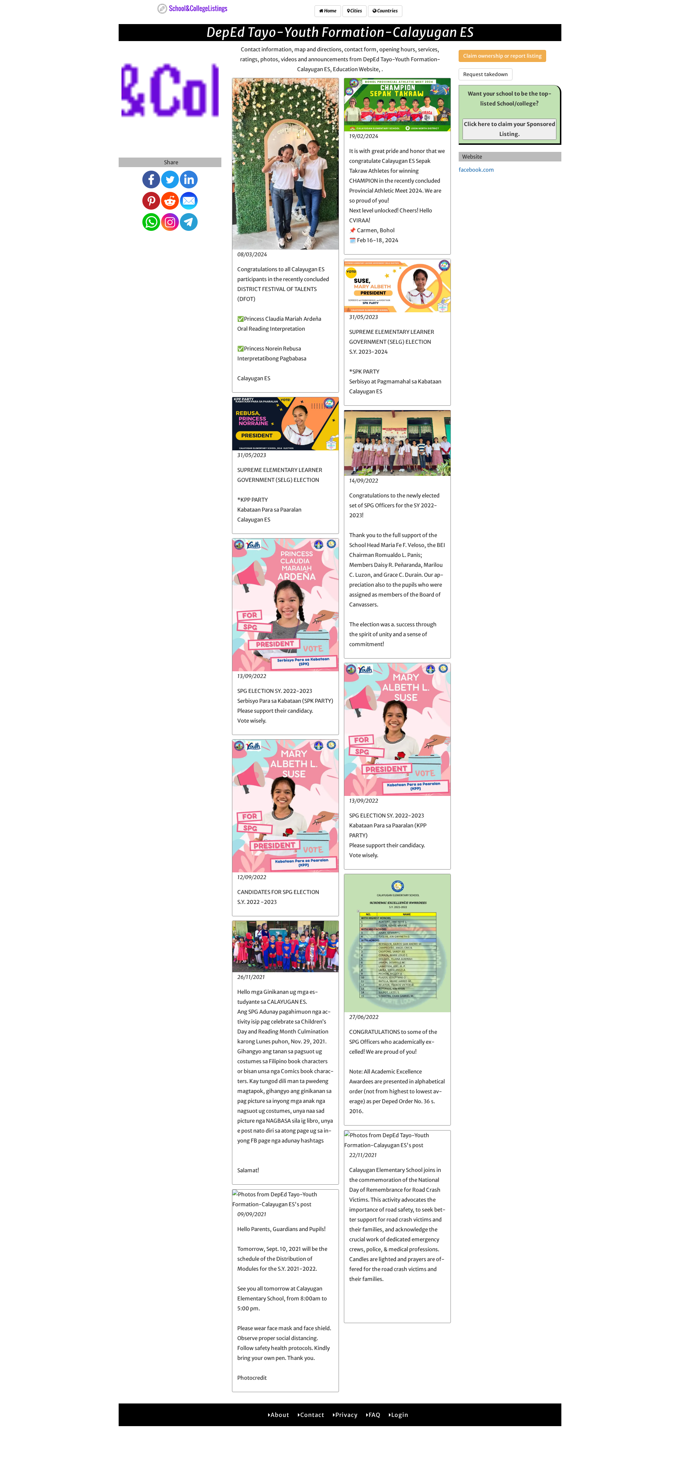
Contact (312, 1414)
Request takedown (485, 74)
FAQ (374, 1414)
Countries (387, 11)
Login (399, 1414)
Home (329, 11)
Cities (356, 11)
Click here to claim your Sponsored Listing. (509, 129)
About (280, 1414)
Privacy (346, 1414)
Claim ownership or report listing (502, 56)
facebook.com (476, 169)
